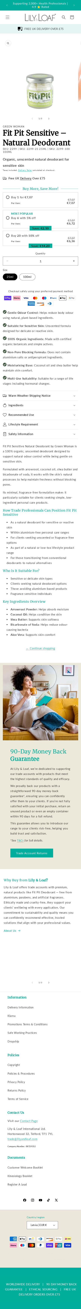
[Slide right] (49, 118)
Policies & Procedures (21, 1073)
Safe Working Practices (22, 1032)
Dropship (13, 1041)
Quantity (40, 253)
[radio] (40, 200)
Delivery (26, 178)
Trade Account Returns (31, 853)
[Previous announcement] (7, 5)
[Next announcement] (74, 5)
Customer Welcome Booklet (25, 1167)
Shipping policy (62, 1259)
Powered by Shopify (45, 1253)
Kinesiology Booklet (20, 1176)
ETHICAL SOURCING (43, 1289)
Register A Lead (17, 1184)
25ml (10, 276)
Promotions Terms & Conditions (27, 1024)
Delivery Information (21, 1007)
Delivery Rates (25, 170)
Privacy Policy (16, 1082)
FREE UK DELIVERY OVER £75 (44, 28)
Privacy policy (22, 1259)
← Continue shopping (40, 648)
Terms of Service (18, 1099)
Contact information (42, 1264)
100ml (27, 276)
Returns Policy (17, 1090)
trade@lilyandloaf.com (22, 1139)
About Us (10, 930)
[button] (7, 17)
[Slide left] (32, 118)
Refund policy (67, 1253)
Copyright (14, 1064)
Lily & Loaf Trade (25, 1253)
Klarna (12, 1015)
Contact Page (29, 1121)
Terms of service (41, 1259)
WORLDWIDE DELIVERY (23, 1284)
